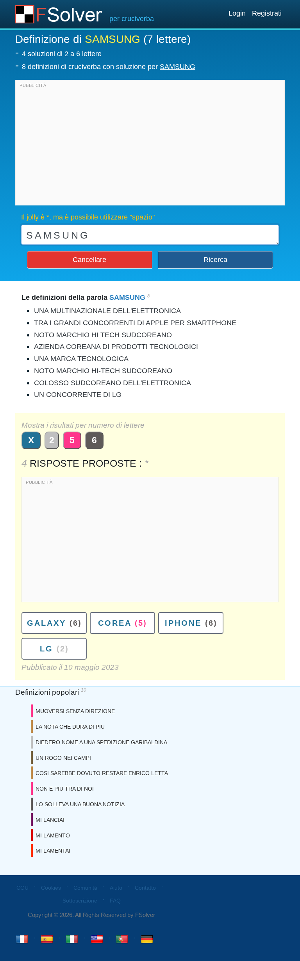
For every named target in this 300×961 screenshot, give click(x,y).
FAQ (115, 900)
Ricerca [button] (215, 260)
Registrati (267, 13)
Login (237, 13)
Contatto (145, 888)
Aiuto (116, 888)
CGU (22, 888)
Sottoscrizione (79, 900)
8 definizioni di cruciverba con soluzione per (108, 67)
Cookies (51, 888)
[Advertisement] (150, 144)
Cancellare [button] (89, 260)
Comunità (85, 888)
